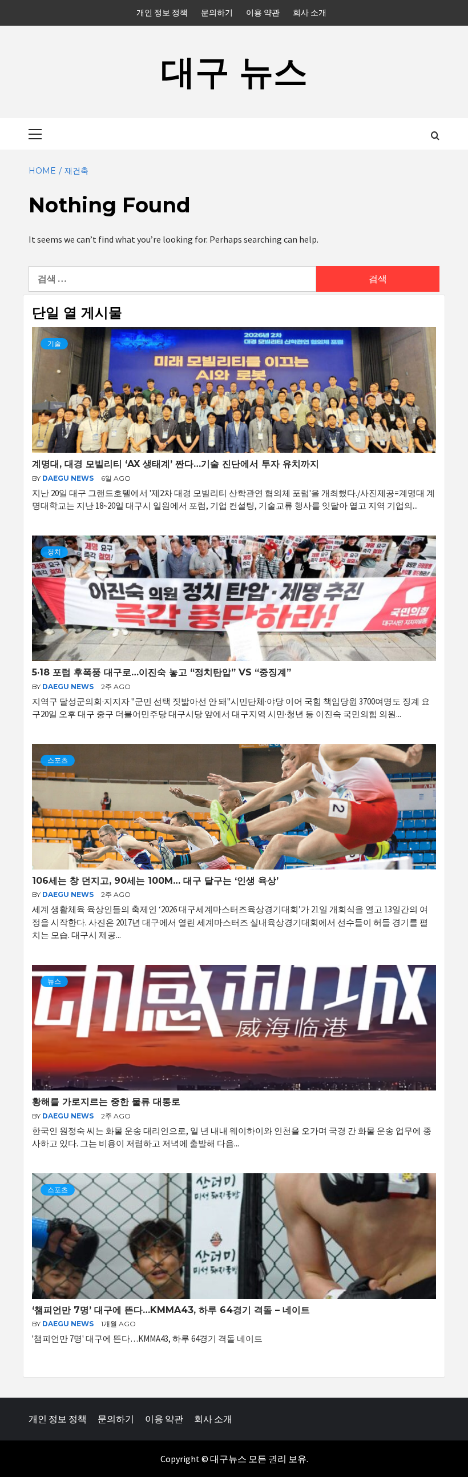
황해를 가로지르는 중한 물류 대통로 (106, 1101)
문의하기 (217, 12)
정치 (54, 552)
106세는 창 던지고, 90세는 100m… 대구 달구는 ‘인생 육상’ (155, 880)
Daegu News (68, 478)
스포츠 (57, 760)
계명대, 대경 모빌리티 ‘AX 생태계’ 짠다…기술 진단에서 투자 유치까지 (175, 463)
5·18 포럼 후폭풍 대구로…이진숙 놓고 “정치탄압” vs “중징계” (161, 672)
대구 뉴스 (234, 71)
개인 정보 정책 (162, 12)
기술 (54, 343)
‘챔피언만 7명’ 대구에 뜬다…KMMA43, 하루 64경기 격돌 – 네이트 (171, 1310)
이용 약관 (263, 12)
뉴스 (54, 981)
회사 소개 (309, 12)
